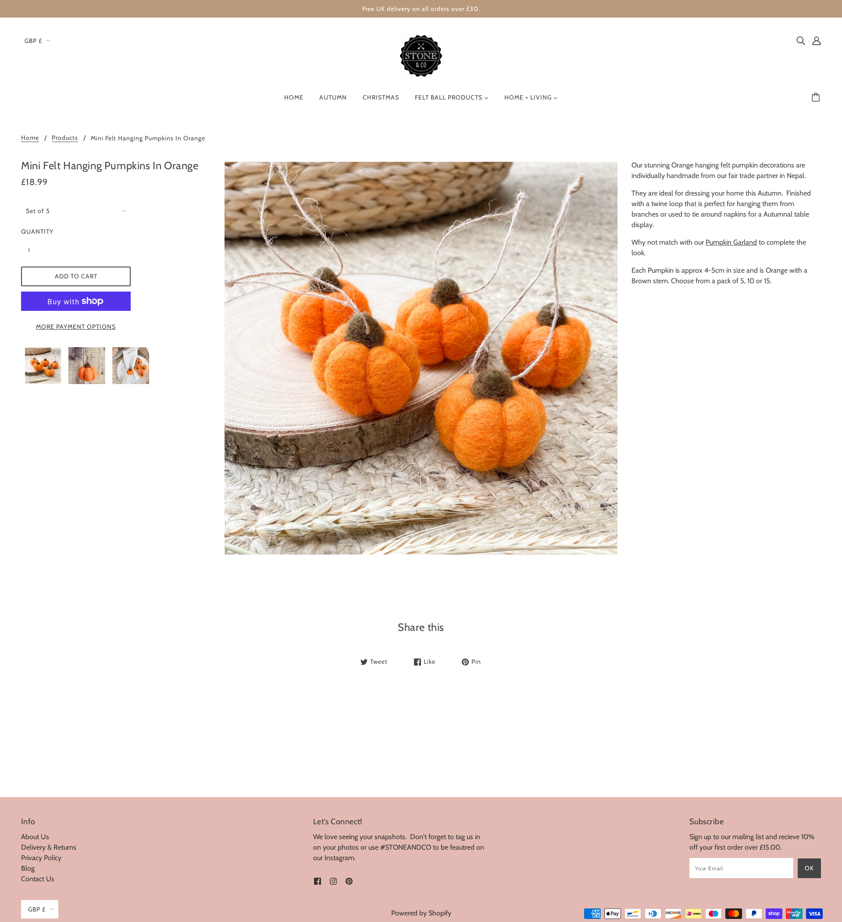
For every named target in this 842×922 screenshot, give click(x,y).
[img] (801, 40)
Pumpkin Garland (731, 242)
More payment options (76, 327)
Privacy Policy (41, 858)
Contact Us (37, 879)
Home (30, 138)
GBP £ (33, 41)
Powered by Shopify (421, 913)
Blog (28, 868)
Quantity (34, 231)
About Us (35, 837)
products (65, 138)
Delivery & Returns (48, 847)
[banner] (421, 55)
